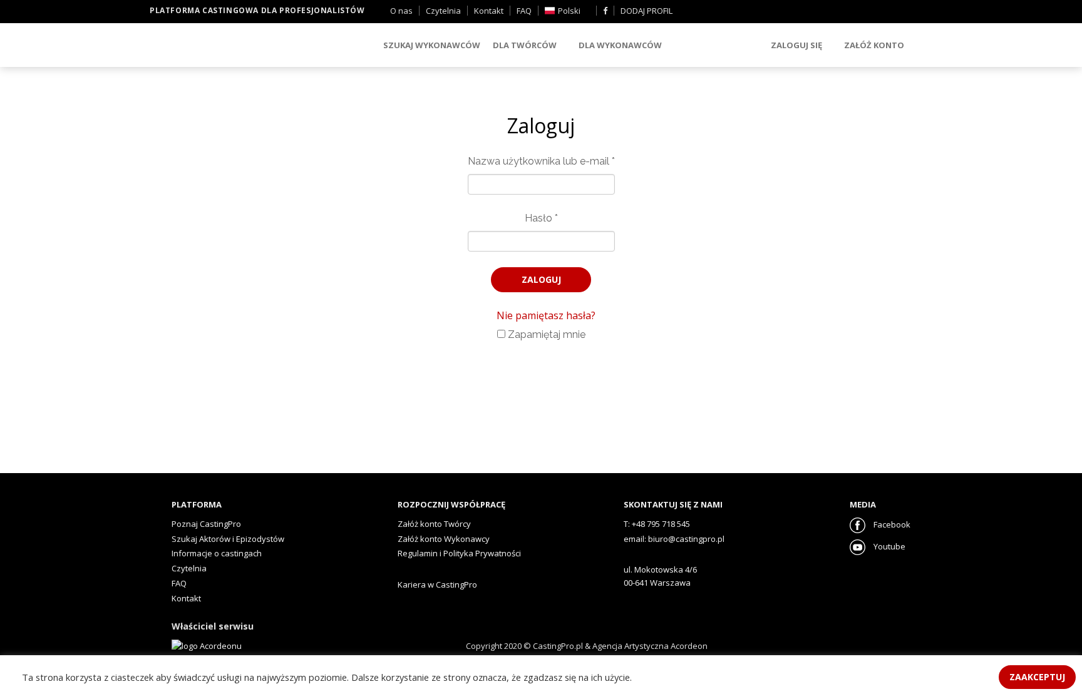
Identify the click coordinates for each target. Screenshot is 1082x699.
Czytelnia (443, 10)
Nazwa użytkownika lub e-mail (541, 161)
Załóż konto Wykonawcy (444, 538)
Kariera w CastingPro (437, 584)
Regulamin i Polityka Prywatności (459, 553)
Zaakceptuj (1037, 677)
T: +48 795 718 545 (657, 523)
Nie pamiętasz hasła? (546, 315)
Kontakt (488, 10)
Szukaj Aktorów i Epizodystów (228, 538)
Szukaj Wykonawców (431, 45)
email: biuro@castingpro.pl (674, 538)
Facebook (891, 524)
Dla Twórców (525, 45)
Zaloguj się (796, 45)
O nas (401, 10)
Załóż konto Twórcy (434, 523)
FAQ (524, 10)
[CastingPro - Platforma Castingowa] (218, 46)
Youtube (888, 546)
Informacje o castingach (217, 553)
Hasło (541, 218)
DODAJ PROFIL (646, 10)
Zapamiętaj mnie (545, 334)
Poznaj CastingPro (206, 523)
